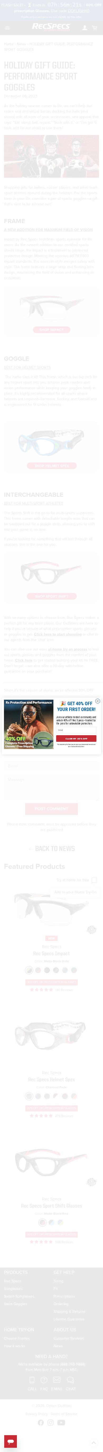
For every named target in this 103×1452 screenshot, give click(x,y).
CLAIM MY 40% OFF (76, 738)
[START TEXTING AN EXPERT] (10, 1441)
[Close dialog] (97, 701)
